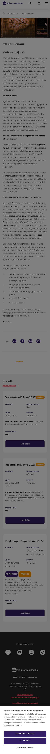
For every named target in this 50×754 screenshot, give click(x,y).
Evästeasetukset (25, 748)
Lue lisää (18, 726)
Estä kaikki (25, 741)
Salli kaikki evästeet (25, 734)
